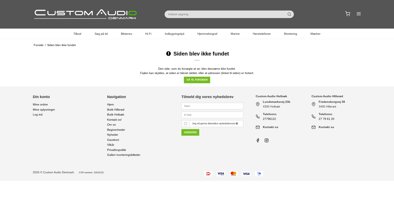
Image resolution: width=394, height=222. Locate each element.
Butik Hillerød (115, 109)
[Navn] (212, 106)
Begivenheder (116, 129)
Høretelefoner (262, 33)
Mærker (315, 33)
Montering (290, 33)
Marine (235, 33)
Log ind (37, 114)
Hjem (110, 104)
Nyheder (112, 134)
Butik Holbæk (115, 114)
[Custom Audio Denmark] (86, 14)
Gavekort (113, 139)
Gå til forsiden (197, 79)
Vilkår (110, 144)
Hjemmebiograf (207, 33)
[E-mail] (212, 114)
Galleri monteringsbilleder (123, 154)
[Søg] (289, 14)
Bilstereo (126, 33)
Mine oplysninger (44, 109)
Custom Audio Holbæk (271, 96)
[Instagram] (267, 141)
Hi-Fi (148, 33)
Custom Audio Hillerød (327, 96)
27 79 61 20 (326, 118)
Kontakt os (270, 127)
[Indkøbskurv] (347, 14)
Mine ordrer (40, 104)
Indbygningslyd (174, 33)
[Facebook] (258, 141)
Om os (111, 124)
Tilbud (77, 33)
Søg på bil (101, 33)
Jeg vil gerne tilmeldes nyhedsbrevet (214, 123)
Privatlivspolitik (116, 149)
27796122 (269, 118)
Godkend (190, 132)
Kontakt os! (114, 119)
